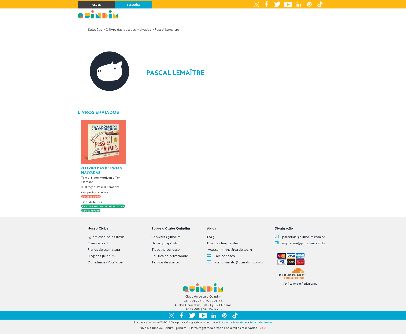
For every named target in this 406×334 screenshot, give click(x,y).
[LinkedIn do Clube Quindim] (298, 4)
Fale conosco (224, 255)
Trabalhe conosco (165, 249)
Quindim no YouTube (105, 262)
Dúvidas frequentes (223, 243)
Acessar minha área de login (230, 249)
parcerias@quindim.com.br (303, 236)
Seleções (95, 29)
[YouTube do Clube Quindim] (288, 4)
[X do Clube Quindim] (277, 4)
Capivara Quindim (165, 236)
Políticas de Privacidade (233, 322)
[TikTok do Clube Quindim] (319, 4)
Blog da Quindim (101, 255)
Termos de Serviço (261, 322)
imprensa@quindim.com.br (303, 243)
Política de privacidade (169, 255)
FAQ (210, 236)
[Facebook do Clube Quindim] (267, 4)
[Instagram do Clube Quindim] (256, 4)
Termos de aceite (165, 262)
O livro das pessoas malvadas (128, 29)
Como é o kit (98, 243)
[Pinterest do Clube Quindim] (309, 4)
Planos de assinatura (104, 249)
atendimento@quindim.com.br (239, 262)
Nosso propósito (164, 243)
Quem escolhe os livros (106, 236)
